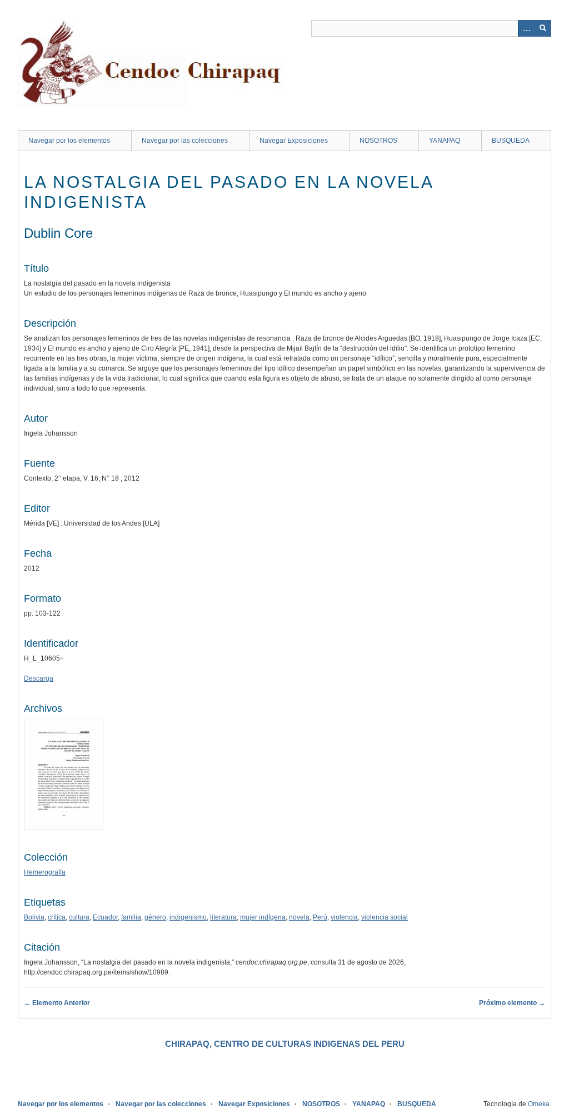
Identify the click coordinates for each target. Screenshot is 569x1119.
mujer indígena (263, 917)
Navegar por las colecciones (185, 140)
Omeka (539, 1104)
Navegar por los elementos (69, 140)
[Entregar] (543, 28)
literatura (223, 917)
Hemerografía (45, 872)
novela (299, 917)
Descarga (38, 678)
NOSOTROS (378, 140)
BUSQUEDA (511, 140)
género (155, 917)
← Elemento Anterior (57, 1003)
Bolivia (34, 917)
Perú (320, 917)
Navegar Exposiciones (293, 140)
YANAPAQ (444, 140)
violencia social (384, 917)
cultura (79, 917)
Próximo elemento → (512, 1003)
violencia (344, 917)
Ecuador (105, 917)
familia (131, 917)
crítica (57, 917)
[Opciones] (526, 28)
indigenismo (188, 917)
